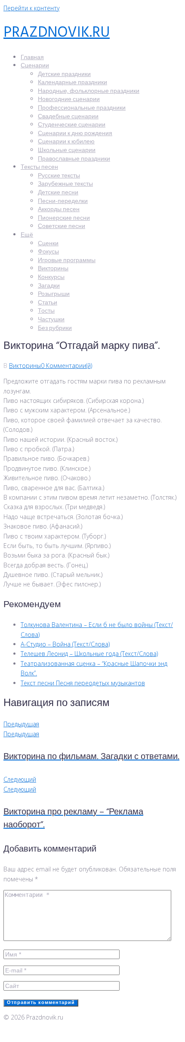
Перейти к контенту (31, 8)
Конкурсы (51, 277)
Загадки (49, 286)
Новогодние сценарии (69, 100)
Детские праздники (64, 74)
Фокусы (48, 252)
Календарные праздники (72, 83)
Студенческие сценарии (71, 125)
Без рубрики (55, 328)
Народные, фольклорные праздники (88, 91)
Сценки (48, 244)
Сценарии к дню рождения (75, 134)
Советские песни (61, 226)
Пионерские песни (64, 218)
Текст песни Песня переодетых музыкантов (83, 683)
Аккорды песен (59, 210)
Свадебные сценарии (68, 117)
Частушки (51, 320)
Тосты (46, 311)
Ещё (27, 235)
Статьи (47, 303)
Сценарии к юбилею (66, 142)
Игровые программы (67, 261)
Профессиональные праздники (82, 108)
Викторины (53, 269)
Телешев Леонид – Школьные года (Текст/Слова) (89, 653)
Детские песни (58, 193)
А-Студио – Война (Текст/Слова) (65, 644)
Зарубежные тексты (65, 184)
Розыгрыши (54, 294)
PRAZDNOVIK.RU (56, 33)
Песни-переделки (63, 201)
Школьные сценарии (67, 150)
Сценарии (35, 66)
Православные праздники (74, 159)
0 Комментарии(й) (66, 365)
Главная (32, 58)
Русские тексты (59, 176)
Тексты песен (39, 167)
